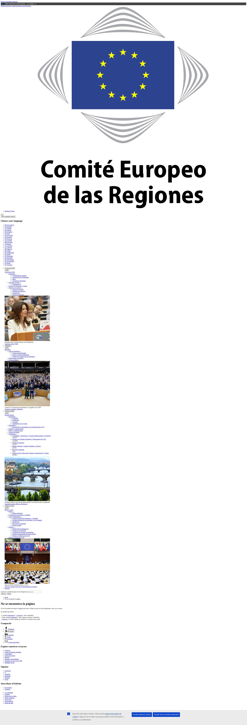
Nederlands (9, 253)
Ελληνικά (9, 235)
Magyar (8, 249)
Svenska (8, 265)
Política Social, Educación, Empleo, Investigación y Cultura (30, 453)
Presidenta (11, 274)
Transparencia (16, 284)
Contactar (5, 619)
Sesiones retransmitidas (12, 659)
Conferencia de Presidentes (20, 277)
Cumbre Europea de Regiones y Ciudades (25, 518)
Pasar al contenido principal (9, 1)
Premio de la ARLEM (19, 530)
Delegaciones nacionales (15, 358)
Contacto (7, 689)
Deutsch (8, 232)
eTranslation (8, 654)
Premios (10, 527)
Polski (8, 254)
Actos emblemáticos (14, 517)
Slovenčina (9, 259)
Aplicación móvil (10, 655)
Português (9, 256)
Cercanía (15, 422)
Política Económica (18, 443)
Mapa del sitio (9, 703)
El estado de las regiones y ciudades (19, 515)
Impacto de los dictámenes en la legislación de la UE (28, 427)
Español (8, 227)
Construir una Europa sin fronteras (22, 532)
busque (19, 615)
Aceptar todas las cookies (142, 714)
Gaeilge (8, 240)
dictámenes (10, 615)
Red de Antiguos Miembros (20, 355)
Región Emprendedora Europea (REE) (24, 534)
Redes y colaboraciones (15, 430)
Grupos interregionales (19, 353)
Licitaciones (16, 293)
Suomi (7, 263)
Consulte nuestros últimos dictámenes (16, 504)
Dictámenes (12, 425)
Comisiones (12, 434)
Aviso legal (8, 699)
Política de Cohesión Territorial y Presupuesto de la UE (29, 439)
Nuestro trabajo (9, 411)
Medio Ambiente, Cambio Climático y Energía (26, 446)
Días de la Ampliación (19, 523)
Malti (8, 251)
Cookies (7, 694)
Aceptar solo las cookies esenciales (166, 714)
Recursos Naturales (18, 449)
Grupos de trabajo (13, 432)
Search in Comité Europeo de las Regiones (14, 592)
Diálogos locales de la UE (16, 537)
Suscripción (8, 687)
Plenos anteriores (17, 513)
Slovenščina (9, 261)
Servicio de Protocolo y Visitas (17, 286)
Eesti (7, 233)
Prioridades (12, 417)
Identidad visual (9, 662)
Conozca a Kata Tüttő (11, 344)
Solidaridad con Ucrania (19, 423)
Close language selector (8, 216)
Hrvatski (8, 242)
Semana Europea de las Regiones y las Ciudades (27, 520)
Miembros (8, 346)
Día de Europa (16, 525)
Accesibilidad (9, 692)
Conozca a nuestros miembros (14, 409)
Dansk (8, 230)
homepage (14, 617)
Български (9, 225)
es (2, 214)
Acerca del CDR (9, 268)
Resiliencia (15, 420)
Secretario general (13, 282)
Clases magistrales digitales (13, 652)
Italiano (8, 244)
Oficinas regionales (18, 295)
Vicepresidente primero (19, 275)
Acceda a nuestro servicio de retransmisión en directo (21, 586)
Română (8, 258)
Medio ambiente (9, 698)
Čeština (8, 228)
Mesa (14, 279)
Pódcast (7, 657)
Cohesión (15, 418)
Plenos (10, 511)
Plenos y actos (9, 506)
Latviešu (8, 246)
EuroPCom (15, 522)
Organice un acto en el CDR (13, 661)
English (8, 237)
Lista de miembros (14, 351)
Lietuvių (8, 247)
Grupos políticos (13, 360)
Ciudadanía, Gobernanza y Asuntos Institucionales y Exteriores (31, 436)
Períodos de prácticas (18, 291)
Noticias (7, 588)
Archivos (7, 650)
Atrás (6, 270)
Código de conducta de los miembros (23, 356)
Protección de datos (10, 696)
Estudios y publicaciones (16, 429)
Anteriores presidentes (19, 281)
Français (8, 239)
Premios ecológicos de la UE (21, 536)
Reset (9, 594)
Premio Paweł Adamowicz (20, 529)
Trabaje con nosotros (14, 288)
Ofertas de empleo (17, 289)
